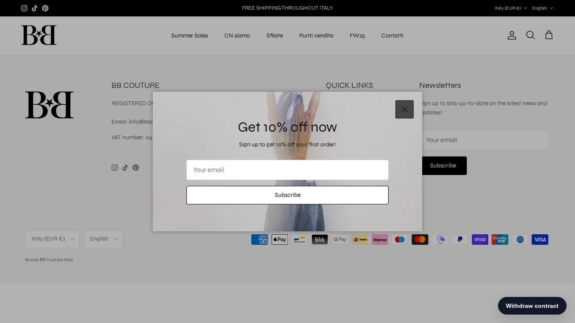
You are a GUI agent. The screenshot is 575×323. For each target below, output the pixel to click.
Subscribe (288, 195)
